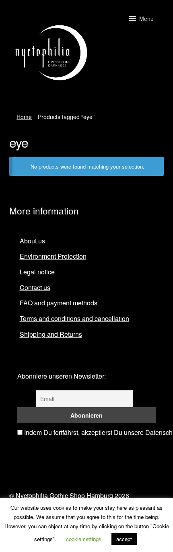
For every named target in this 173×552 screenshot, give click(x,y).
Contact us (35, 287)
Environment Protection (53, 256)
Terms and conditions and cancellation (74, 318)
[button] (146, 18)
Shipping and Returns (51, 334)
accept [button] (124, 539)
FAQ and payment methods (58, 302)
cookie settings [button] (83, 539)
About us (32, 240)
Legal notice (37, 271)
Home (24, 117)
